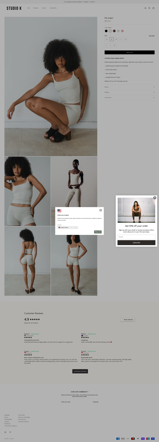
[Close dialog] (154, 197)
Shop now (98, 232)
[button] (101, 210)
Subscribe (136, 243)
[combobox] (63, 227)
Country (59, 225)
